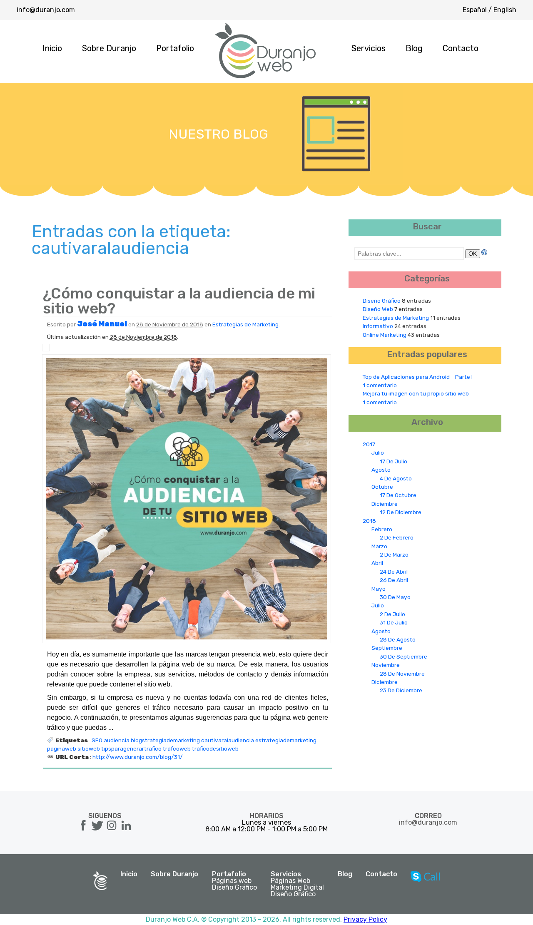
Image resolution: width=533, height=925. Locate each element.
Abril (377, 562)
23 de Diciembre (401, 690)
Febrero (381, 529)
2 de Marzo (394, 554)
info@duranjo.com (46, 10)
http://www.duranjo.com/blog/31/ (137, 756)
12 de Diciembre (400, 512)
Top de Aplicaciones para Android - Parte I (418, 376)
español (475, 10)
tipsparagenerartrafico (131, 748)
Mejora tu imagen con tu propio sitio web (416, 393)
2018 (369, 520)
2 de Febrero (396, 537)
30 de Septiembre (403, 656)
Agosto (381, 469)
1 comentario (380, 385)
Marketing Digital (297, 887)
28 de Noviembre (402, 673)
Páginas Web (290, 881)
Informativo (378, 326)
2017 (369, 444)
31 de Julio (394, 622)
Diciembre (384, 503)
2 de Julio (392, 614)
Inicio (52, 48)
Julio (377, 452)
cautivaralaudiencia (227, 740)
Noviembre (385, 664)
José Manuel (102, 323)
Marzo (379, 546)
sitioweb (88, 748)
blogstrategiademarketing (165, 740)
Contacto (460, 48)
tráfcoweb (177, 748)
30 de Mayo (395, 597)
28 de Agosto (398, 639)
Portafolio (175, 48)
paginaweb (61, 748)
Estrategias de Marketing (245, 324)
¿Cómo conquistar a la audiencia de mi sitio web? (179, 300)
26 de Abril (394, 580)
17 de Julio (393, 461)
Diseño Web (378, 309)
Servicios (368, 48)
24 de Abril (394, 571)
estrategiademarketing (285, 740)
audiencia (117, 740)
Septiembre (386, 647)
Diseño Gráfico (382, 300)
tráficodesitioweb (215, 748)
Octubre (382, 486)
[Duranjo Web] (265, 76)
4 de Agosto (396, 478)
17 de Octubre (398, 495)
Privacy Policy (365, 919)
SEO (97, 740)
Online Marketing (384, 334)
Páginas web (232, 881)
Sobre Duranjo (109, 48)
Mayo (378, 588)
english (504, 10)
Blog (414, 48)
